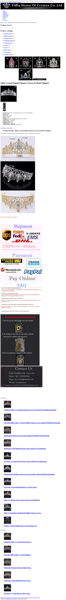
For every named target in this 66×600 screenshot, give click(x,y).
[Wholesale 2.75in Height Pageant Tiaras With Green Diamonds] (7, 578)
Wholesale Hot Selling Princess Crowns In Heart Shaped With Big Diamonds (29, 474)
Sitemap (10, 2)
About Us (5, 12)
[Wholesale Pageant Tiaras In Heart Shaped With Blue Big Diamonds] (7, 565)
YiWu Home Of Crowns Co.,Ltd (12, 598)
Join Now (6, 2)
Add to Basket (10, 128)
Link (39, 597)
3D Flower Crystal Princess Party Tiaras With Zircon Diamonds (25, 461)
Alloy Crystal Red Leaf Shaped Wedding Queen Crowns (22, 513)
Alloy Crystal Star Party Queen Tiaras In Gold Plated (22, 500)
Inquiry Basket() (17, 2)
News (19, 597)
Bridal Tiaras (10, 22)
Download (15, 597)
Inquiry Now (5, 15)
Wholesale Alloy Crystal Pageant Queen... (18, 542)
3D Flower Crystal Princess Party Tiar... (17, 593)
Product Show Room (8, 597)
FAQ (4, 17)
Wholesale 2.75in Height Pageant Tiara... (17, 580)
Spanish (4, 19)
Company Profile (24, 597)
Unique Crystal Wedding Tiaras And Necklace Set (20, 526)
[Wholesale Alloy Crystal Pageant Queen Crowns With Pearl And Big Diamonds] (7, 539)
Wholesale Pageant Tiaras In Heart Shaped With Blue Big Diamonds (26, 436)
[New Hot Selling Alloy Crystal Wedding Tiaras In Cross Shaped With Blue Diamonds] (7, 552)
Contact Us (5, 16)
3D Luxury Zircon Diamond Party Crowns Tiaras (20, 487)
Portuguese (5, 20)
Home (4, 11)
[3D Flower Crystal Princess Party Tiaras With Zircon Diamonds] (7, 591)
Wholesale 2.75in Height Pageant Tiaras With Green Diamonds (25, 448)
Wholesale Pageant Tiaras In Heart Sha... (17, 568)
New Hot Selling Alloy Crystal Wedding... (17, 555)
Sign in (2, 2)
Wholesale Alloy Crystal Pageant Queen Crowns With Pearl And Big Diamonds (30, 410)
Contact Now (3, 128)
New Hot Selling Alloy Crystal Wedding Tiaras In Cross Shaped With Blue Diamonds (32, 423)
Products (5, 13)
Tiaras (5, 22)
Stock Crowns (6, 14)
